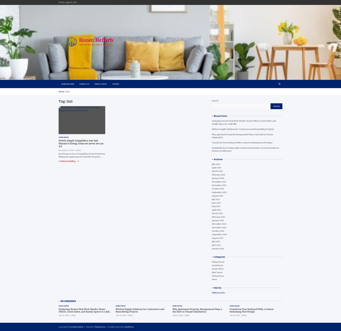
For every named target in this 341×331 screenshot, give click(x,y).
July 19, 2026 (64, 315)
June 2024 (216, 245)
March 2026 (217, 171)
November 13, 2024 (66, 150)
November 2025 (219, 185)
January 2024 (218, 248)
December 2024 (219, 224)
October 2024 (218, 231)
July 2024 (216, 241)
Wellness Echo (218, 293)
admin (78, 150)
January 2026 (218, 178)
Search (215, 101)
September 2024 (219, 234)
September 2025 (219, 192)
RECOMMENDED (68, 301)
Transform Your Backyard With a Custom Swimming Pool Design (242, 142)
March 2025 (217, 213)
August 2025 (217, 196)
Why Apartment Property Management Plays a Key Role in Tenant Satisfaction (197, 310)
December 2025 (219, 182)
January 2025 (218, 220)
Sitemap (115, 84)
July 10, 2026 (121, 315)
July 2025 (216, 199)
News (214, 279)
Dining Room (218, 262)
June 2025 (216, 203)
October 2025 (218, 189)
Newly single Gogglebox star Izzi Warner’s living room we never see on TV (81, 143)
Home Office (218, 269)
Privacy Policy (101, 84)
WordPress (129, 327)
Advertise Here (67, 84)
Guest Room (217, 265)
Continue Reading (67, 161)
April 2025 (216, 210)
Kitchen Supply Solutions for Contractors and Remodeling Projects (243, 129)
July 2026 (216, 164)
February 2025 (218, 217)
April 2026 (216, 167)
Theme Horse (100, 327)
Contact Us (84, 84)
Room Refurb (78, 327)
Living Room (63, 137)
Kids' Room (217, 272)
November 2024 (219, 227)
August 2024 (217, 238)
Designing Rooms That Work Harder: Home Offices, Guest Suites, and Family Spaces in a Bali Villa (84, 312)
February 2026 (218, 175)
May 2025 (216, 206)
